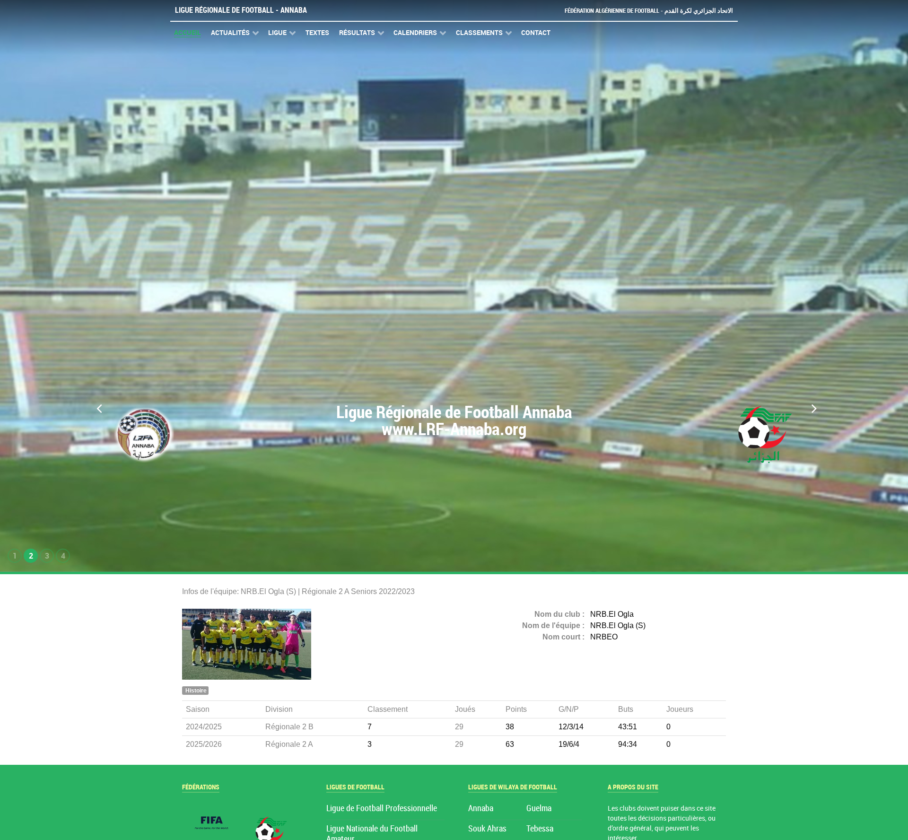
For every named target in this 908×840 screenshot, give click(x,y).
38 (510, 727)
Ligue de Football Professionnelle (381, 809)
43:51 (627, 727)
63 (510, 744)
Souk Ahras (487, 829)
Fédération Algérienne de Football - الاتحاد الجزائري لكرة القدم (649, 10)
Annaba (480, 809)
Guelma (538, 809)
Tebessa (539, 829)
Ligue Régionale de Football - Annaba (241, 10)
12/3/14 (571, 727)
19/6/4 (569, 744)
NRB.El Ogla (612, 614)
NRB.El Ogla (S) (618, 625)
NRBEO (604, 637)
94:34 (627, 744)
